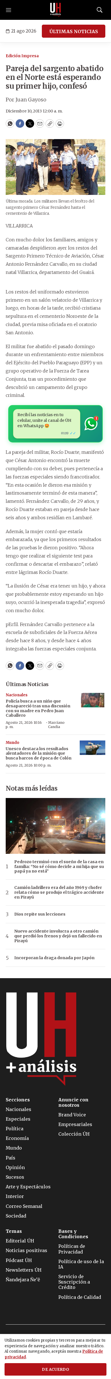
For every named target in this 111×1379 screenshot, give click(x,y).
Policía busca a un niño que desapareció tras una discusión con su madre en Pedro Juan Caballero (38, 708)
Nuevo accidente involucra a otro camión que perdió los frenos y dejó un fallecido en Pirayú (58, 936)
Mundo (12, 742)
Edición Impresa (22, 56)
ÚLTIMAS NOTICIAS (73, 31)
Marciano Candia (56, 724)
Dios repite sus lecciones (39, 914)
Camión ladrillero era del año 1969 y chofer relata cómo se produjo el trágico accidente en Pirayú (59, 892)
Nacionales (17, 695)
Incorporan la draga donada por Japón (54, 957)
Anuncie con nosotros (73, 1102)
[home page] (55, 10)
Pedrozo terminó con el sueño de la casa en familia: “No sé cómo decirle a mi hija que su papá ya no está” (59, 866)
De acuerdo (55, 1369)
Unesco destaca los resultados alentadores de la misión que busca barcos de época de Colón (38, 753)
